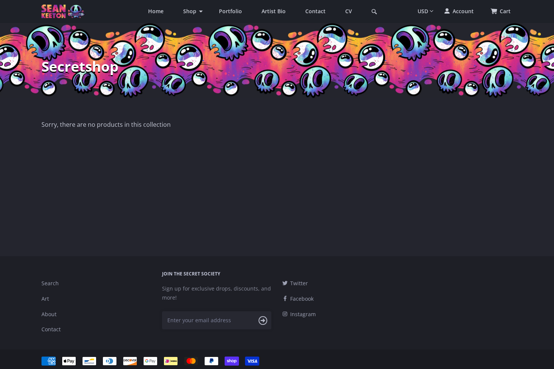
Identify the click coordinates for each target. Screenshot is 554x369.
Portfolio (230, 11)
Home (156, 11)
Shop (189, 11)
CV (348, 11)
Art (45, 298)
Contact (315, 11)
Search (50, 283)
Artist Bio (274, 11)
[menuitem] (156, 11)
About (49, 314)
